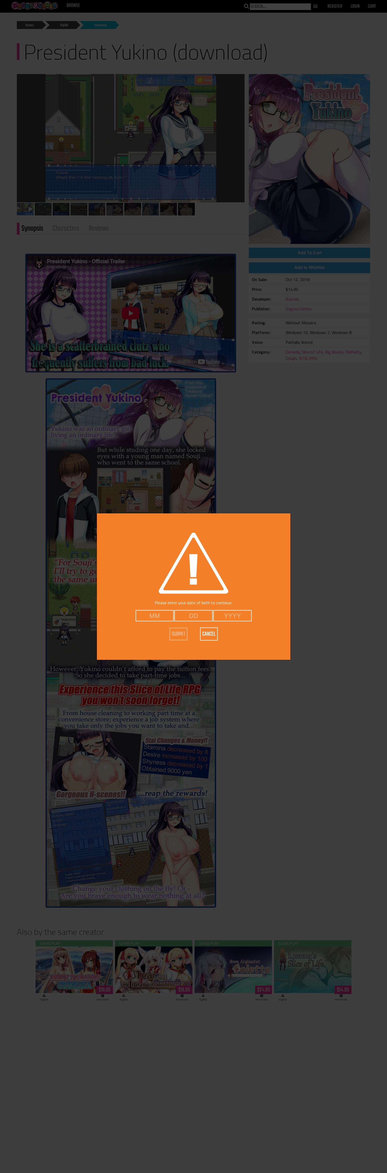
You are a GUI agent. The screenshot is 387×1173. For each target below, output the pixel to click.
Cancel (209, 634)
